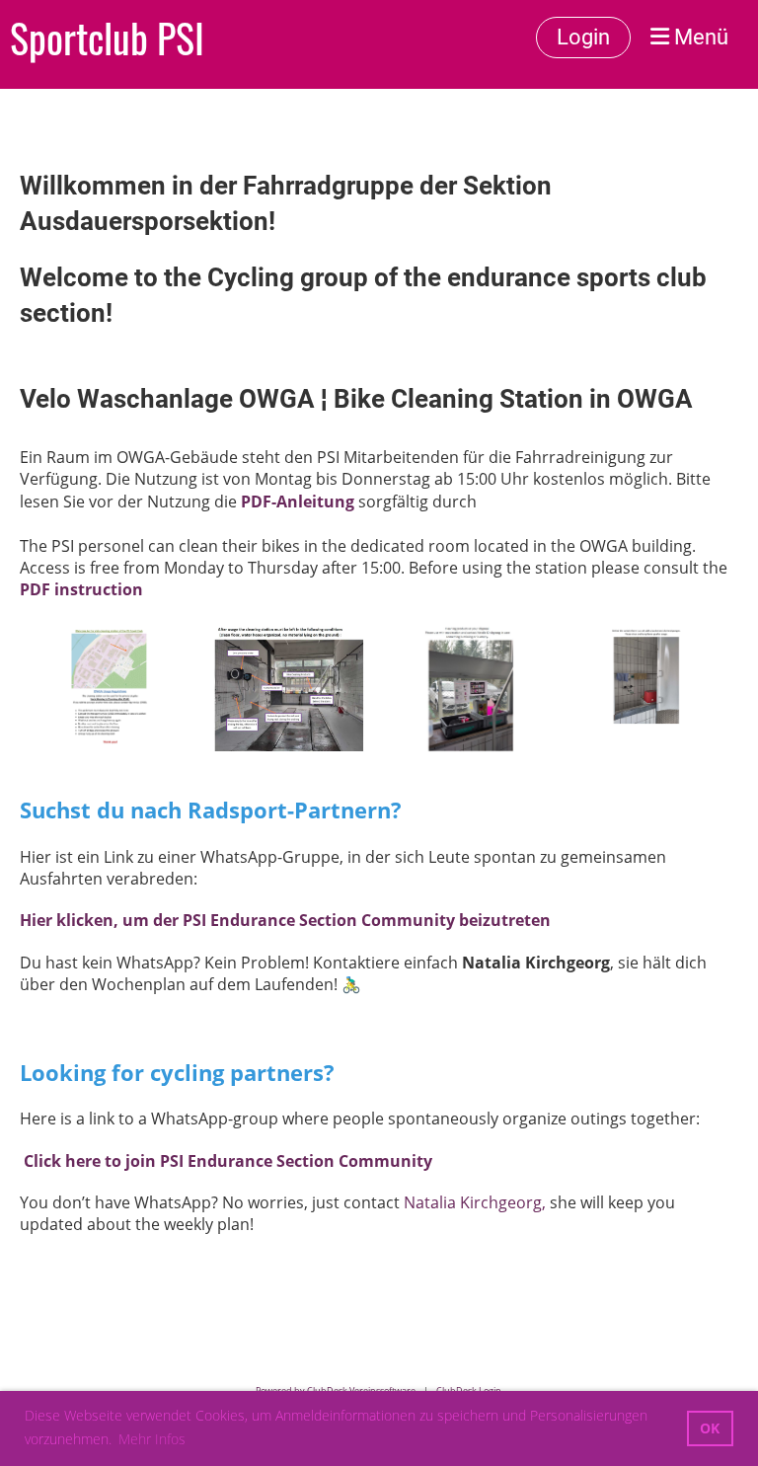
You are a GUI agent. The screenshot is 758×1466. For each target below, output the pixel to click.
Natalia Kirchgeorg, (475, 1202)
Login (583, 37)
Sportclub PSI (107, 37)
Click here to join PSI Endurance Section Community (228, 1161)
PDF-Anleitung (297, 501)
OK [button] (710, 1428)
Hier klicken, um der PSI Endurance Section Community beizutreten (285, 920)
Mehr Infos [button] (152, 1438)
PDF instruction (81, 589)
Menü (698, 37)
